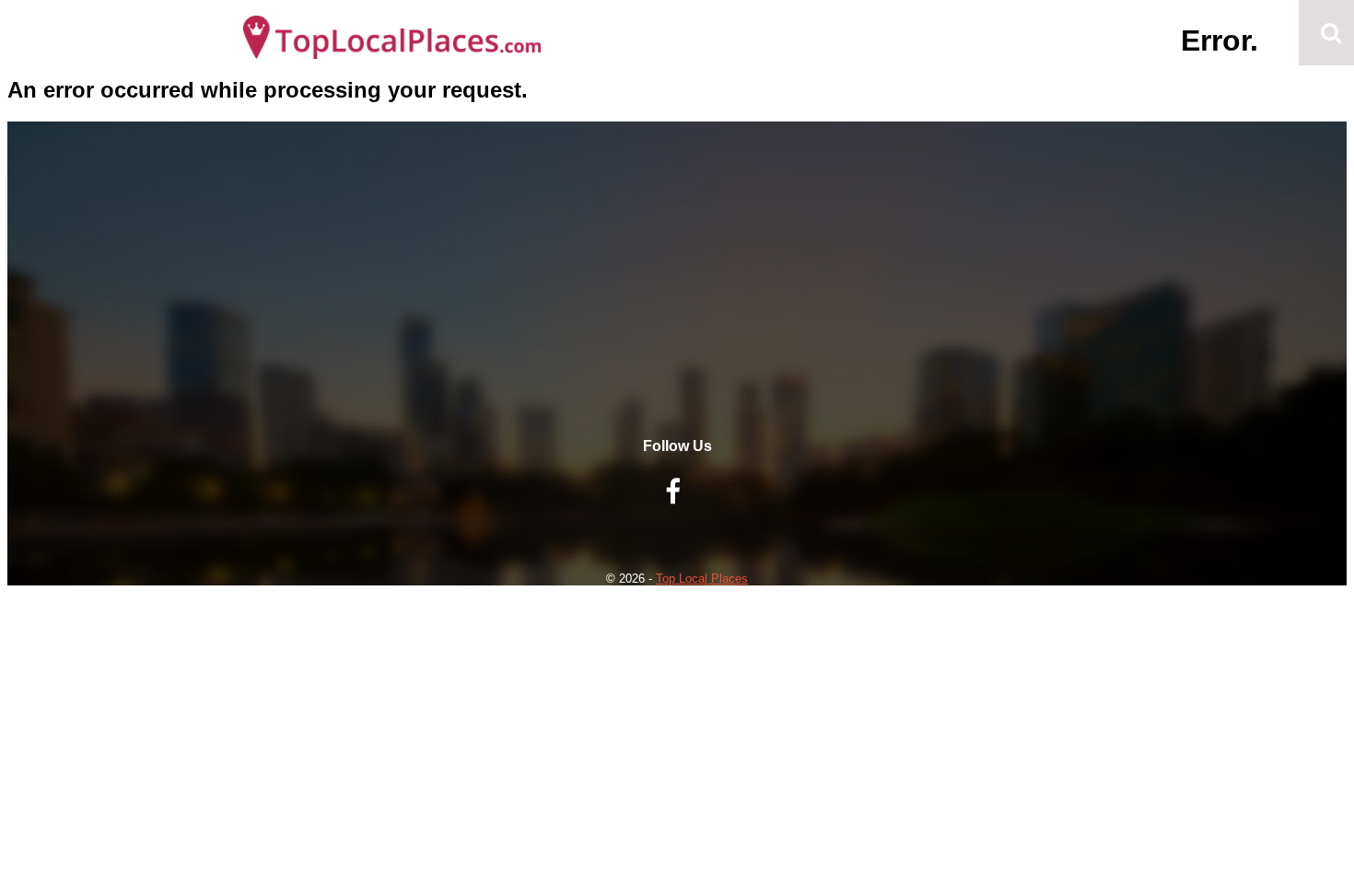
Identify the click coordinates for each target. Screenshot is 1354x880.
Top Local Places (702, 578)
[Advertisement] (677, 309)
